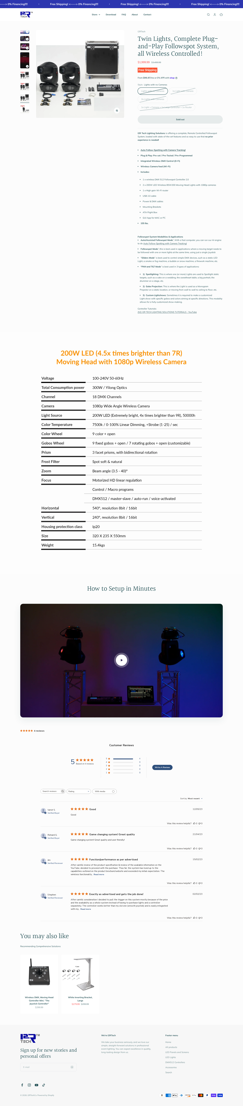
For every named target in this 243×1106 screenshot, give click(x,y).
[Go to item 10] (24, 32)
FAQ (124, 14)
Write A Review (162, 767)
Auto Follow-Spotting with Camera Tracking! (165, 243)
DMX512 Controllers (175, 1062)
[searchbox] (50, 791)
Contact (147, 14)
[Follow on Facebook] (22, 1085)
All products (171, 1047)
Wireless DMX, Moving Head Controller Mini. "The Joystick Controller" (39, 1000)
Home (168, 1042)
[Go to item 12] (24, 47)
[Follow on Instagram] (29, 1085)
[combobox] (79, 791)
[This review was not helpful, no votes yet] (199, 823)
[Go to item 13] (24, 60)
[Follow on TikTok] (44, 1085)
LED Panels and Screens (177, 1052)
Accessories (171, 1067)
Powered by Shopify (45, 1095)
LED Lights (170, 1057)
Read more (99, 874)
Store (94, 14)
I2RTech (141, 31)
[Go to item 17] (24, 109)
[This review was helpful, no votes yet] (194, 823)
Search (168, 1072)
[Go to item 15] (24, 87)
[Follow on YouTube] (36, 1085)
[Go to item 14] (24, 75)
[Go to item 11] (24, 39)
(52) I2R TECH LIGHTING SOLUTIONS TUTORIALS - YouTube (167, 312)
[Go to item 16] (24, 98)
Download (111, 14)
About (135, 14)
